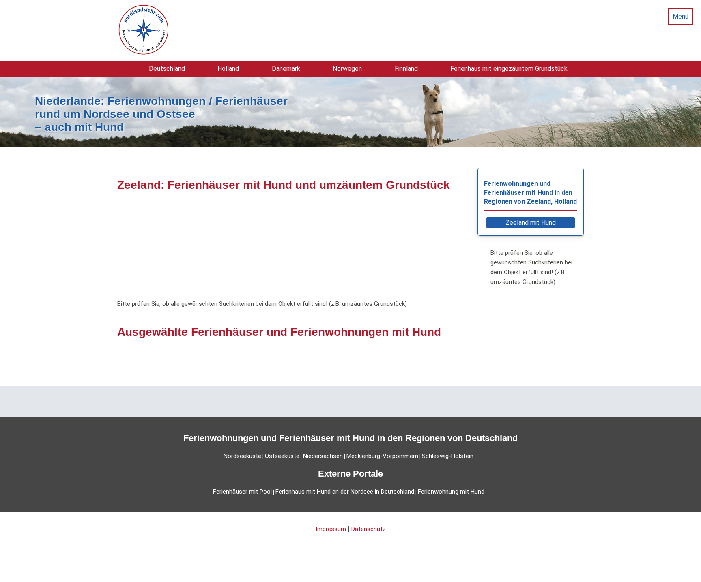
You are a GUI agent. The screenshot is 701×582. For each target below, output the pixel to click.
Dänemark (286, 68)
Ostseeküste (282, 456)
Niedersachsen (323, 456)
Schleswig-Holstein (447, 456)
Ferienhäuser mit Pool (242, 491)
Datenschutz (368, 529)
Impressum (331, 529)
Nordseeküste (242, 456)
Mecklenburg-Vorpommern (382, 456)
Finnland (406, 68)
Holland (228, 68)
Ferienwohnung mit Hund (451, 491)
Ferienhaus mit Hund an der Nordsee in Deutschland (344, 491)
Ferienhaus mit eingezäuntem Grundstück (509, 68)
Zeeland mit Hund (530, 222)
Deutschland (167, 68)
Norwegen (347, 68)
